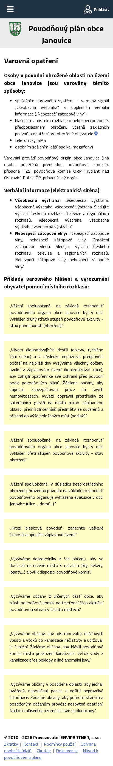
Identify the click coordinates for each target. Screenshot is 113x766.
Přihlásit (101, 9)
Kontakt (31, 744)
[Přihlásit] (88, 9)
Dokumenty (67, 750)
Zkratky (11, 744)
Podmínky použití (59, 744)
